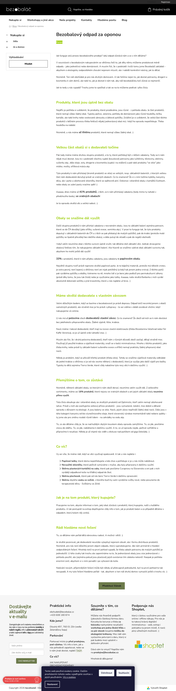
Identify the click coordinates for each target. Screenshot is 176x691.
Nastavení (52, 684)
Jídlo (15, 41)
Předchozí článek (111, 585)
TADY (79, 650)
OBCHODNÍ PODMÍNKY (62, 665)
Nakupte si (17, 35)
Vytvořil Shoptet (159, 687)
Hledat (28, 63)
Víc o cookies (69, 677)
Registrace (165, 2)
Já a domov (18, 47)
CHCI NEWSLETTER (26, 661)
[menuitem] (15, 20)
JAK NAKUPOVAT (59, 662)
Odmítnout (106, 672)
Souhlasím (124, 672)
